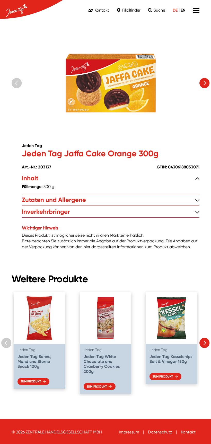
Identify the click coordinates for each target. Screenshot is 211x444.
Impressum (129, 432)
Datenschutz (160, 432)
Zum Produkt (31, 381)
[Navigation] (196, 10)
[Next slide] (204, 83)
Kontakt (188, 432)
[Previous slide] (17, 83)
